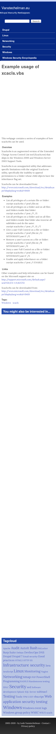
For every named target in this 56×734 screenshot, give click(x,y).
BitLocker (43, 648)
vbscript (39, 696)
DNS (41, 652)
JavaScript (8, 671)
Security (6, 46)
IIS (31, 660)
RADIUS (24, 681)
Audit (15, 648)
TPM (25, 696)
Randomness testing (39, 681)
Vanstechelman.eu (16, 7)
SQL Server (30, 691)
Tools (19, 696)
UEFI (30, 696)
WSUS (42, 712)
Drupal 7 (17, 656)
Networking (8, 40)
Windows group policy (16, 712)
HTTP (26, 660)
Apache (6, 648)
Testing (9, 696)
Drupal (5, 29)
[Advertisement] (28, 106)
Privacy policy (28, 726)
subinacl (42, 691)
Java (48, 665)
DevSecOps (31, 652)
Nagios (44, 671)
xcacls (16, 302)
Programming (11, 681)
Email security (30, 656)
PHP (34, 677)
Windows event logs (35, 708)
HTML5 (19, 660)
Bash (33, 648)
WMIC (35, 712)
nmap (27, 677)
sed (29, 687)
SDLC (6, 687)
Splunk (20, 691)
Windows (7, 52)
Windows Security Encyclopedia (19, 57)
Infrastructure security (24, 665)
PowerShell (43, 677)
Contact (45, 723)
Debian (20, 652)
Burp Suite (9, 652)
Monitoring (32, 671)
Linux (5, 35)
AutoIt (24, 648)
